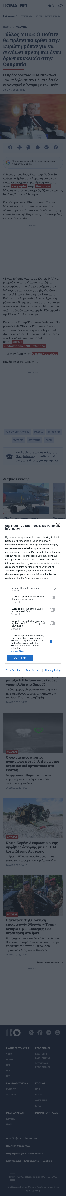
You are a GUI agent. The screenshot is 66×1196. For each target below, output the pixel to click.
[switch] (52, 597)
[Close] (59, 526)
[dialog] (33, 598)
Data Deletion (13, 670)
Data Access (33, 670)
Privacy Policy (53, 670)
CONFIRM (20, 657)
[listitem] (33, 589)
